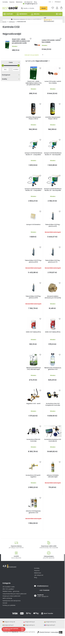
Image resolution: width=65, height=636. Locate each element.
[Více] (58, 14)
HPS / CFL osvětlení (8, 589)
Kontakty (5, 2)
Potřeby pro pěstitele (9, 605)
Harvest (5, 603)
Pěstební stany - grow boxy (11, 591)
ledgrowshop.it (8, 625)
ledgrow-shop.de (9, 622)
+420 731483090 (44, 590)
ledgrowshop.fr (50, 625)
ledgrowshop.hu (51, 622)
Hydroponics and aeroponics (11, 601)
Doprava (11, 2)
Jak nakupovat (28, 2)
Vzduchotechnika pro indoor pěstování (14, 594)
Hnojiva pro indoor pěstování (11, 596)
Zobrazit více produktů (32, 55)
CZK (50, 2)
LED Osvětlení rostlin (9, 587)
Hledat (43, 8)
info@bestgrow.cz (31, 4)
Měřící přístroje (7, 598)
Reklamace (19, 2)
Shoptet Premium (45, 632)
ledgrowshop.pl (30, 622)
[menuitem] (9, 14)
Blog (35, 2)
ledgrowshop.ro (30, 625)
